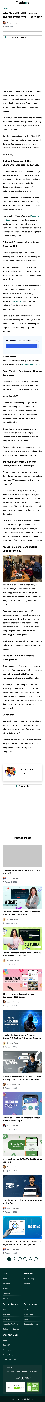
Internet (6, 8)
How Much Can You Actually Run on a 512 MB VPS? (22, 871)
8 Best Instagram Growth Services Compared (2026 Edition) (18, 995)
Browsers (6, 1314)
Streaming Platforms (10, 1324)
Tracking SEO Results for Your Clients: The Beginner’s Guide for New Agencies (22, 1243)
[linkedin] (24, 773)
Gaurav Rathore (25, 769)
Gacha (26, 1319)
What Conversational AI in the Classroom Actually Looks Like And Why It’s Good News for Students (22, 1078)
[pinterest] (22, 786)
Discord (5, 1298)
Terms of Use (8, 1350)
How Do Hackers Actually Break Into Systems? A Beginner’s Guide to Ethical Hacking (21, 1037)
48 (30, 1259)
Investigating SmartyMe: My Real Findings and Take (22, 1160)
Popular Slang (29, 1279)
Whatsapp (6, 1279)
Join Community (9, 1360)
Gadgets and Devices (11, 1329)
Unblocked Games (31, 1324)
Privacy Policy (8, 1355)
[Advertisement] (22, 67)
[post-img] (22, 897)
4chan (26, 1309)
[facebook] (19, 786)
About (5, 1340)
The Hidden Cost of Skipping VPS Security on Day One (22, 1201)
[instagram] (27, 1378)
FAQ (25, 1288)
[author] (4, 23)
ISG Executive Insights (30, 364)
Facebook (6, 1293)
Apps (5, 1309)
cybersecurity (16, 301)
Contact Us (7, 1345)
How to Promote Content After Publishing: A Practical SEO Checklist (22, 954)
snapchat (6, 1288)
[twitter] (25, 786)
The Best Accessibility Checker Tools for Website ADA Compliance (21, 913)
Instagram (6, 1284)
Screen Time (28, 1314)
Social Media (7, 1319)
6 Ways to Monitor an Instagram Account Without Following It (22, 1119)
